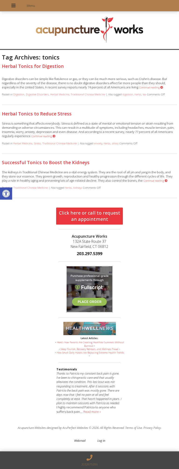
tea (144, 94)
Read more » (92, 412)
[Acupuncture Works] (89, 31)
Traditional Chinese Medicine (88, 94)
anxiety (98, 143)
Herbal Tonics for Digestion (33, 66)
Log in (101, 440)
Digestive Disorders (37, 94)
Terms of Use (133, 428)
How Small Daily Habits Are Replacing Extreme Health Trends (90, 352)
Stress (37, 143)
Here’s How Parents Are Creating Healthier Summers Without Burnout (90, 344)
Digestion (18, 94)
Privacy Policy (152, 428)
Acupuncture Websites (32, 428)
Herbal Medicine (59, 94)
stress (115, 143)
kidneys (77, 187)
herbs (137, 94)
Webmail (80, 440)
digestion (127, 94)
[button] (6, 194)
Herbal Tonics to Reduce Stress (37, 114)
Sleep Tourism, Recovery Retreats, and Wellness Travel (89, 349)
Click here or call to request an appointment (89, 216)
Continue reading (149, 87)
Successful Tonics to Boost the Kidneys (46, 162)
